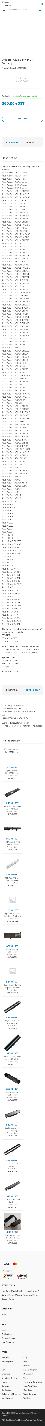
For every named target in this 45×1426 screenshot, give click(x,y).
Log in (4, 1330)
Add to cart (22, 119)
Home (25, 1362)
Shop (25, 1378)
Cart (3, 1370)
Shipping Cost (33, 142)
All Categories (7, 1362)
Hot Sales (27, 1366)
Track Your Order (30, 1386)
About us (5, 1358)
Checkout (6, 1374)
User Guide (27, 1390)
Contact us (6, 1390)
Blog (4, 1366)
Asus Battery (21, 78)
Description (12, 142)
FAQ (25, 1358)
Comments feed (8, 1338)
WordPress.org (8, 1342)
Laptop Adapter (30, 1370)
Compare (5, 1386)
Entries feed (7, 1334)
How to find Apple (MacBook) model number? (20, 1291)
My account (28, 1374)
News (4, 1314)
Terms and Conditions (32, 1382)
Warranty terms (29, 1394)
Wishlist (26, 1398)
